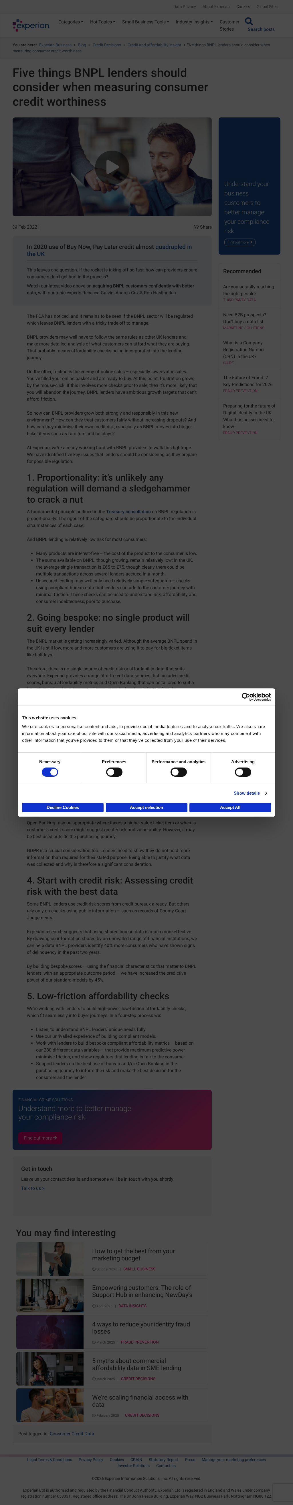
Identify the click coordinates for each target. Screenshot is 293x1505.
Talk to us (32, 1188)
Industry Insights (192, 22)
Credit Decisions (107, 45)
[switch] (114, 772)
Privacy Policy (91, 1459)
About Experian (216, 6)
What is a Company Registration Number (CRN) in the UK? (244, 349)
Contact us (166, 1465)
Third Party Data (239, 300)
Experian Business (55, 45)
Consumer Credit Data (72, 1433)
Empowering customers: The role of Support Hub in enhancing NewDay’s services (142, 1291)
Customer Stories (229, 25)
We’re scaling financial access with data (140, 1401)
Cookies (117, 1459)
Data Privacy (184, 6)
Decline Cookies (63, 807)
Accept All (230, 807)
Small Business (139, 1269)
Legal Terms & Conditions (49, 1459)
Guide (228, 363)
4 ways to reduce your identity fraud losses (141, 1328)
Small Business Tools (144, 22)
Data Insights (132, 1306)
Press (190, 1459)
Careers (243, 6)
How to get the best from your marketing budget (133, 1255)
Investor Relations (134, 1465)
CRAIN (136, 1459)
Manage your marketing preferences (234, 1459)
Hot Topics (101, 22)
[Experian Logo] (31, 25)
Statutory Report (164, 1459)
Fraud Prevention (140, 1342)
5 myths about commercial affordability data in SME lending (136, 1364)
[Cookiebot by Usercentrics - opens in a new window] (246, 697)
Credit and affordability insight (154, 45)
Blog (82, 45)
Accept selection (146, 807)
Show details (247, 793)
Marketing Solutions (243, 328)
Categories (69, 22)
